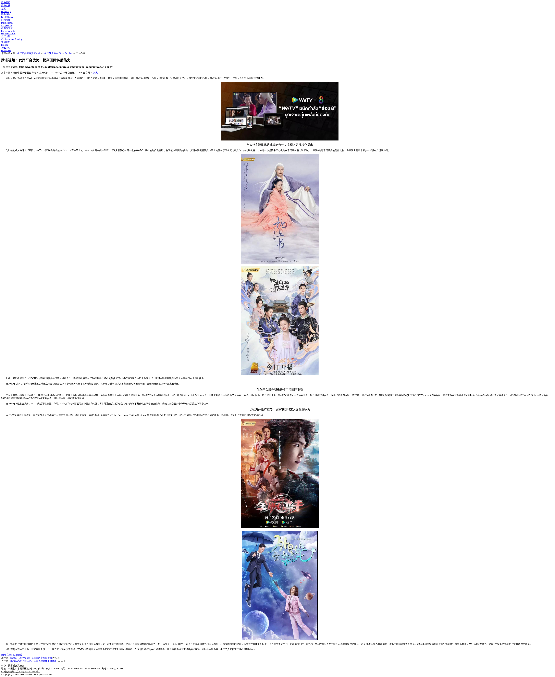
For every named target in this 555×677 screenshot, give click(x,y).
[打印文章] (6, 654)
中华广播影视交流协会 (28, 53)
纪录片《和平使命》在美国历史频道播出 (31, 657)
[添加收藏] (17, 654)
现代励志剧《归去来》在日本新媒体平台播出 (33, 661)
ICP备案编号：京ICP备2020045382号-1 (20, 671)
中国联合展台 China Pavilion (58, 53)
